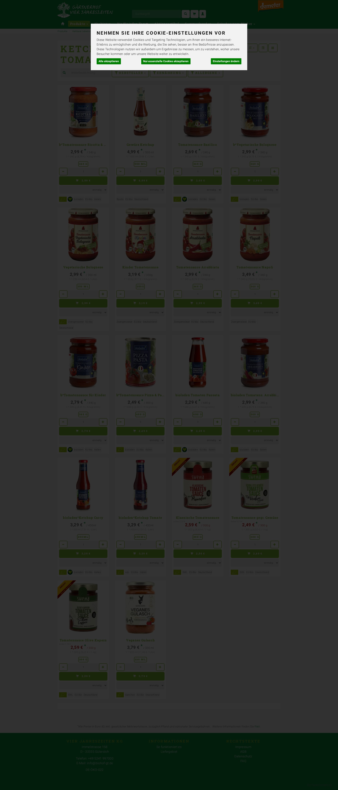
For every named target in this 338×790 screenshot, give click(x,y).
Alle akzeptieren (109, 61)
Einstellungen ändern (226, 61)
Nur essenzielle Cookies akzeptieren (166, 61)
